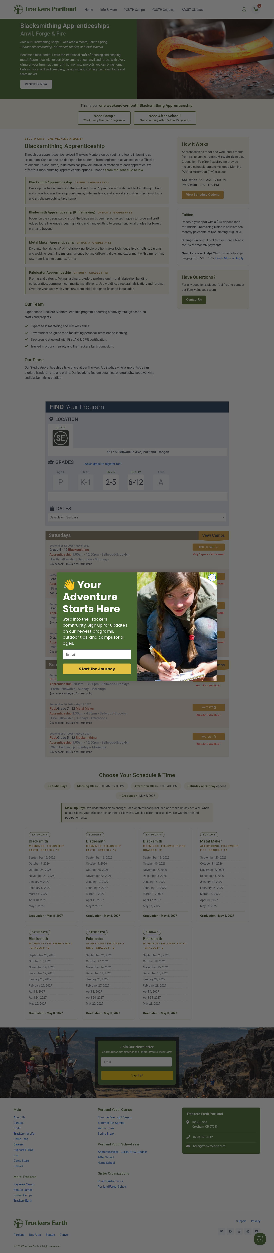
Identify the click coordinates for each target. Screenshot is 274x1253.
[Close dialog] (212, 577)
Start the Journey (97, 669)
